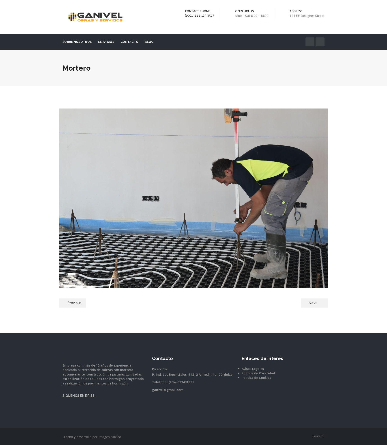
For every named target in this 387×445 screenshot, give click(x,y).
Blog (149, 41)
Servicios (106, 41)
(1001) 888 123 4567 (199, 15)
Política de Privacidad (258, 373)
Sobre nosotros (77, 41)
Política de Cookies (256, 378)
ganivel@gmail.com (167, 390)
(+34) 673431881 (181, 382)
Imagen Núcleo (110, 437)
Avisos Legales (253, 369)
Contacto (129, 41)
